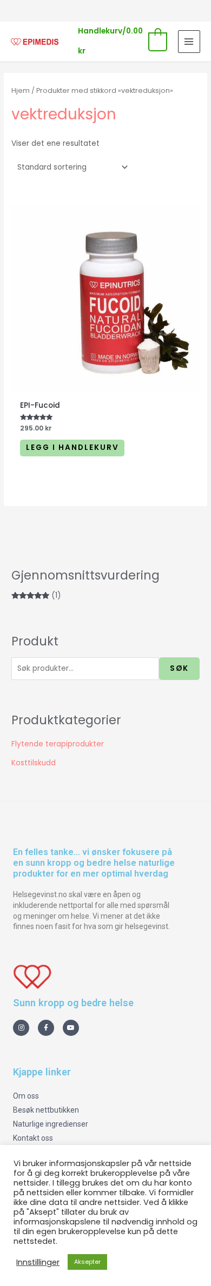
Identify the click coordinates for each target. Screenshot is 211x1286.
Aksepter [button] (87, 1261)
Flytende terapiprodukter (57, 744)
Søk (179, 668)
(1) (36, 595)
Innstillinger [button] (38, 1262)
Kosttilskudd (33, 763)
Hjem (20, 90)
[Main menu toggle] (189, 41)
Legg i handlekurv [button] (72, 447)
